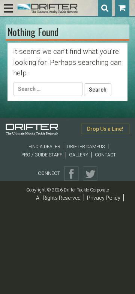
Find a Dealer (44, 146)
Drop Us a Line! (105, 129)
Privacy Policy (103, 198)
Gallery (78, 155)
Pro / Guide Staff (41, 155)
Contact (105, 155)
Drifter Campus (86, 146)
